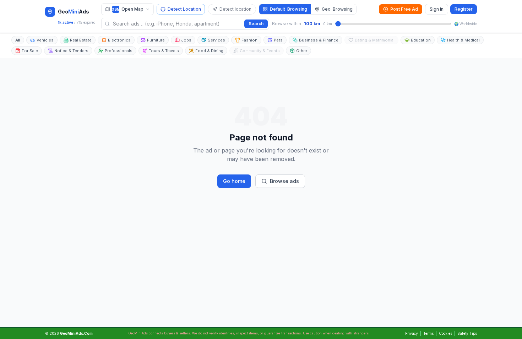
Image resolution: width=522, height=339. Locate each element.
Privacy (411, 333)
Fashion (249, 40)
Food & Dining (209, 50)
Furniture (156, 40)
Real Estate (81, 40)
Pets (278, 40)
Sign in (437, 9)
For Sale (30, 50)
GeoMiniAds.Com (76, 333)
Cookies (445, 333)
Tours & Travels (164, 50)
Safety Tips (467, 333)
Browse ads (284, 181)
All (17, 40)
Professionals (118, 50)
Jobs (186, 40)
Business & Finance (318, 40)
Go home (234, 181)
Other (301, 50)
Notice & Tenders (71, 50)
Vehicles (45, 40)
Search (256, 23)
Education (421, 40)
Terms (428, 333)
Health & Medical (463, 40)
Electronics (119, 40)
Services (216, 40)
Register (464, 9)
